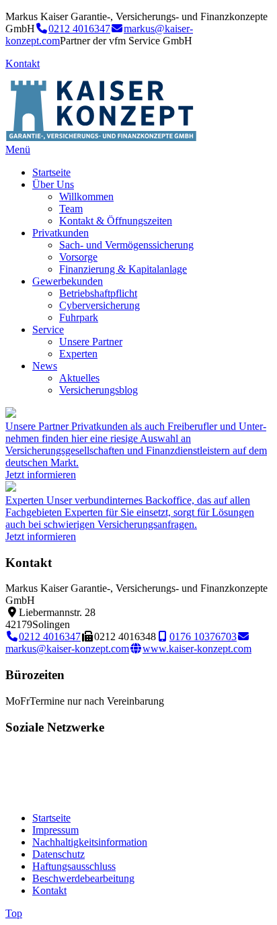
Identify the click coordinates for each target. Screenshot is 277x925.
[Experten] (10, 488)
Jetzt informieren (40, 474)
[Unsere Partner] (10, 414)
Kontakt (22, 63)
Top (13, 913)
